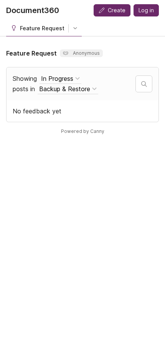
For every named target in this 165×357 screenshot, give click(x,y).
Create (116, 10)
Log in (146, 10)
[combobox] (60, 79)
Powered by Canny (82, 131)
